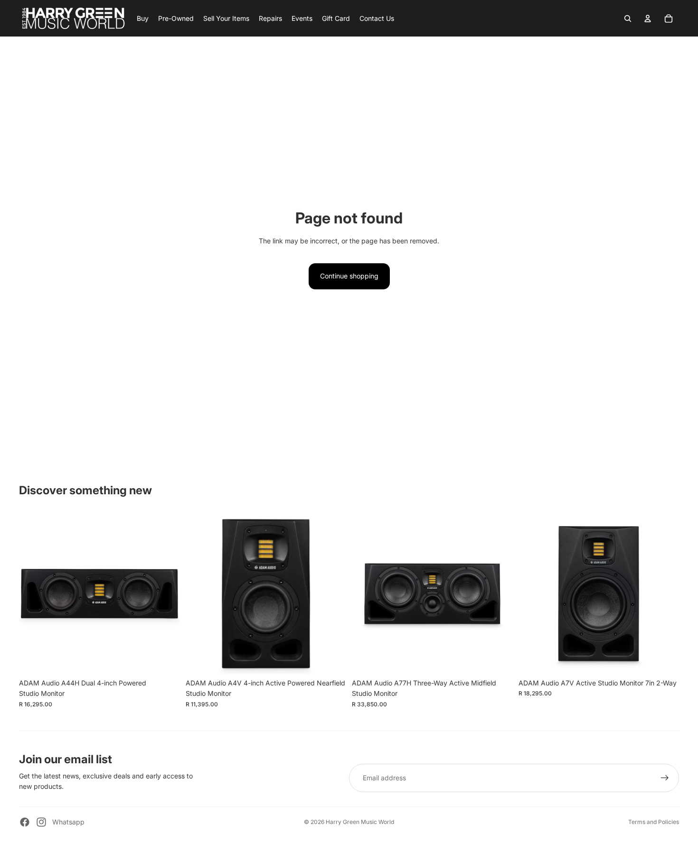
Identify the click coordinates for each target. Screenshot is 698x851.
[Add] (165, 659)
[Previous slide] (33, 593)
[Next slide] (165, 593)
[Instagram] (41, 822)
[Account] (647, 18)
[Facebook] (24, 822)
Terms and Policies (653, 821)
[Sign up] (665, 778)
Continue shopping (349, 276)
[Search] (627, 18)
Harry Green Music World (360, 821)
